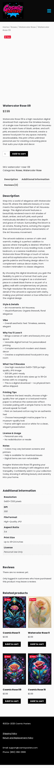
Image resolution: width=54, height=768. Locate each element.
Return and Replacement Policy (18, 737)
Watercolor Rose (27, 27)
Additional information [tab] (35, 179)
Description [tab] (11, 179)
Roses (14, 27)
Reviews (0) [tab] (11, 185)
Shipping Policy (10, 733)
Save (8, 37)
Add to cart (19, 153)
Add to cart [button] (12, 644)
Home (6, 27)
